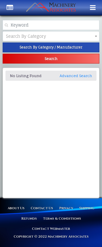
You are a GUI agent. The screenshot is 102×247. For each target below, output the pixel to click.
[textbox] (30, 36)
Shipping (86, 208)
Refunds (29, 218)
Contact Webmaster (51, 228)
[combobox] (51, 36)
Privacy (66, 208)
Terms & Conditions (62, 218)
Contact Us (42, 208)
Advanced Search (76, 75)
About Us (16, 208)
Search (51, 58)
